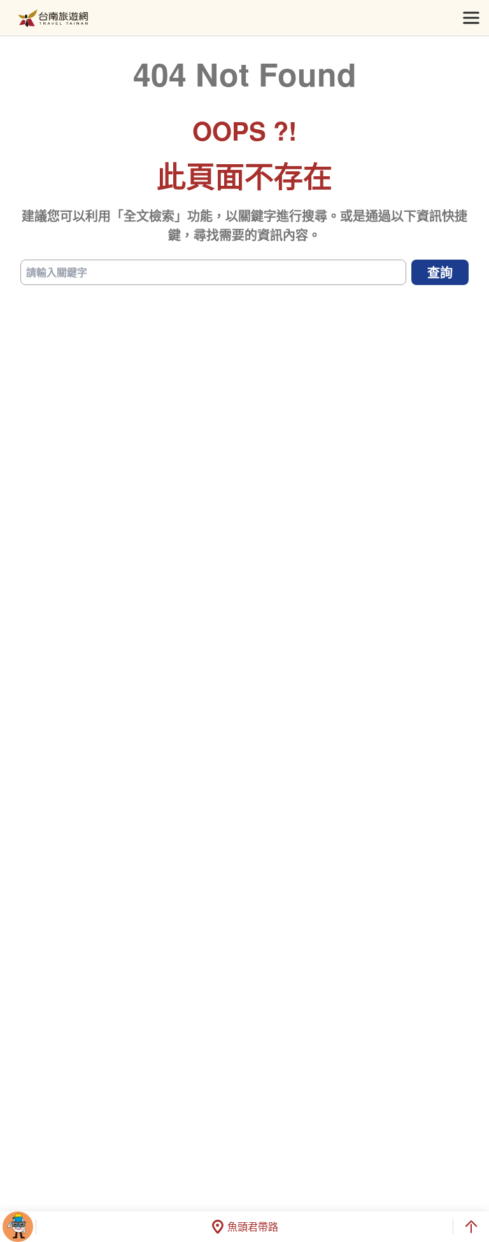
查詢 (440, 272)
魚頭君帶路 (252, 1226)
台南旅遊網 (53, 18)
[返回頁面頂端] (471, 1226)
